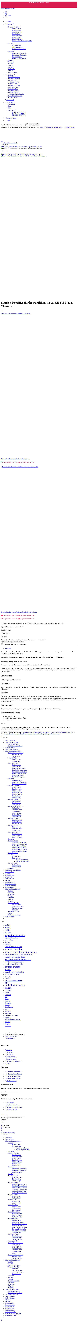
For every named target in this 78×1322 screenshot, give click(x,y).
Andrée (7, 925)
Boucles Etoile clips (18, 775)
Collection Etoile (13, 90)
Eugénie (8, 995)
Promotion (8, 880)
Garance (7, 1001)
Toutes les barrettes (10, 885)
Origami (10, 901)
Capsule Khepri (13, 825)
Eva (6, 997)
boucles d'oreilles (9, 734)
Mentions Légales (11, 1109)
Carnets (10, 1279)
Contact (8, 120)
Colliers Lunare (16, 813)
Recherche (33, 125)
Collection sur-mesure (11, 749)
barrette (8, 944)
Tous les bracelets (10, 882)
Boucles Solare (16, 37)
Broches (10, 60)
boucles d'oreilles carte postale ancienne (18, 954)
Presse (10, 106)
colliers (8, 987)
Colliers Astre (16, 804)
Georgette (8, 1003)
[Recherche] (6, 17)
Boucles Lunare (17, 32)
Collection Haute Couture (14, 1074)
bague (8, 932)
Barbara (7, 942)
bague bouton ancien (15, 935)
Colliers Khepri (16, 815)
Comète (8, 990)
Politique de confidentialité (14, 1107)
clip (6, 983)
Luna (6, 1009)
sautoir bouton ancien (12, 1020)
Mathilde (8, 1013)
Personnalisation (11, 1057)
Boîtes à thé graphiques (15, 746)
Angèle (7, 927)
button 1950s (7, 976)
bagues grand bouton (22, 860)
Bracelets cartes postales (19, 58)
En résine (15, 910)
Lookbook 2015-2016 (18, 114)
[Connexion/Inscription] (6, 12)
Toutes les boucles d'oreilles (63, 732)
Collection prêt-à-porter (15, 96)
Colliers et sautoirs (13, 911)
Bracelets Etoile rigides (19, 773)
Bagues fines (16, 856)
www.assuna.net (9, 1038)
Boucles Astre (16, 30)
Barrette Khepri (16, 828)
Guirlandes (11, 69)
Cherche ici (4, 125)
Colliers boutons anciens (15, 806)
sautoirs (7, 1022)
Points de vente (11, 118)
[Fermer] (1, 736)
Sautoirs (10, 65)
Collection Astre (13, 89)
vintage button (8, 1026)
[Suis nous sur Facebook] (1, 1041)
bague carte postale (11, 938)
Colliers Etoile (16, 766)
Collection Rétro (13, 92)
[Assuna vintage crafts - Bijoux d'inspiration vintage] (8, 8)
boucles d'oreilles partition (40, 734)
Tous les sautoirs (9, 875)
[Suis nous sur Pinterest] (3, 1041)
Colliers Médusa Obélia (19, 842)
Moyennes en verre (18, 906)
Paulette (7, 1018)
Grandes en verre (17, 908)
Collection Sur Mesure (13, 1078)
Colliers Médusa (17, 810)
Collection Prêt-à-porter (13, 1076)
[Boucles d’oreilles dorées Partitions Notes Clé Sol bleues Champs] (21, 146)
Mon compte (10, 1102)
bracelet (8, 969)
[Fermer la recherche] (2, 1123)
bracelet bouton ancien (14, 972)
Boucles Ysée (16, 34)
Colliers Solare (16, 816)
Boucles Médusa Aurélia (19, 849)
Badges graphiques (14, 744)
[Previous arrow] (3, 152)
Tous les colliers (9, 872)
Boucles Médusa (17, 39)
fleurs (6, 999)
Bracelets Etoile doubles (19, 772)
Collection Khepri (13, 82)
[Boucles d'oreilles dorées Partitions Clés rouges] (2, 312)
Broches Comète (17, 837)
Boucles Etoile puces (18, 777)
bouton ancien (12, 966)
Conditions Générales (12, 1105)
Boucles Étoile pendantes (19, 770)
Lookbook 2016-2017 (18, 112)
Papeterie (7, 873)
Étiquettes (11, 897)
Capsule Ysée (12, 80)
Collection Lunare (13, 87)
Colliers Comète (17, 835)
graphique (9, 1007)
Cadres (10, 891)
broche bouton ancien (12, 974)
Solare (7, 1024)
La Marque (9, 102)
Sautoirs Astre (16, 756)
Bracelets (11, 51)
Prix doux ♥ (10, 100)
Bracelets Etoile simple (19, 768)
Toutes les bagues (10, 747)
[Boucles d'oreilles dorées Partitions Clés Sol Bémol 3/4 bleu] (2, 465)
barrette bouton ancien (13, 947)
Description (8, 648)
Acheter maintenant (18, 641)
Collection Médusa (14, 78)
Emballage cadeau (10, 741)
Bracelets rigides (17, 57)
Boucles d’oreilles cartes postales (22, 41)
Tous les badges (9, 887)
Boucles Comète (17, 35)
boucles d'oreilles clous (15, 957)
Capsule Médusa (13, 841)
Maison (42, 127)
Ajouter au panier (6, 641)
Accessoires (8, 877)
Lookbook (11, 110)
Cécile (7, 993)
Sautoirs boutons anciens (15, 753)
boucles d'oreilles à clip (14, 964)
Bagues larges (16, 45)
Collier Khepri (16, 830)
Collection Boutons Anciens (13, 751)
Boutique (9, 24)
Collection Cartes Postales (16, 94)
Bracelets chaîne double (19, 55)
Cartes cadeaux (13, 72)
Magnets (11, 70)
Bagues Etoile (16, 765)
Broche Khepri (16, 827)
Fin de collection (39, 732)
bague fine (9, 940)
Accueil (8, 21)
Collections (9, 75)
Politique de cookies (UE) (14, 1061)
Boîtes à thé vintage (14, 915)
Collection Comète (14, 85)
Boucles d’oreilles (13, 27)
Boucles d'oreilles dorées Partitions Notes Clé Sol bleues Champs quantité (23, 640)
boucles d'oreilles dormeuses (23, 734)
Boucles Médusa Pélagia (19, 851)
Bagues (10, 43)
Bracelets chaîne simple (19, 53)
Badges (10, 67)
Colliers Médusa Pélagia (19, 846)
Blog (9, 108)
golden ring (7, 1005)
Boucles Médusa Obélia (19, 847)
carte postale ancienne (13, 980)
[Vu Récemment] (6, 1116)
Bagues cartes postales (19, 49)
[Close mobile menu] (1, 1131)
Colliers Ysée (16, 761)
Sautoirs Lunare (17, 754)
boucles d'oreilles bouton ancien (21, 952)
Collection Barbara (14, 77)
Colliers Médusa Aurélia (19, 844)
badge (7, 930)
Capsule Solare (12, 84)
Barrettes (11, 62)
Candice (8, 978)
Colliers (10, 63)
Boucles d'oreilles (69, 127)
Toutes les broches (10, 884)
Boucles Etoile (16, 29)
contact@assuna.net (10, 1036)
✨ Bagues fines (17, 47)
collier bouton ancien (15, 985)
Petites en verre (49, 732)
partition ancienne (54, 734)
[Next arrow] (7, 152)
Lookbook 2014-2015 (18, 116)
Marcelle (8, 1011)
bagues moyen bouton (22, 861)
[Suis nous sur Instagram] (5, 1041)
